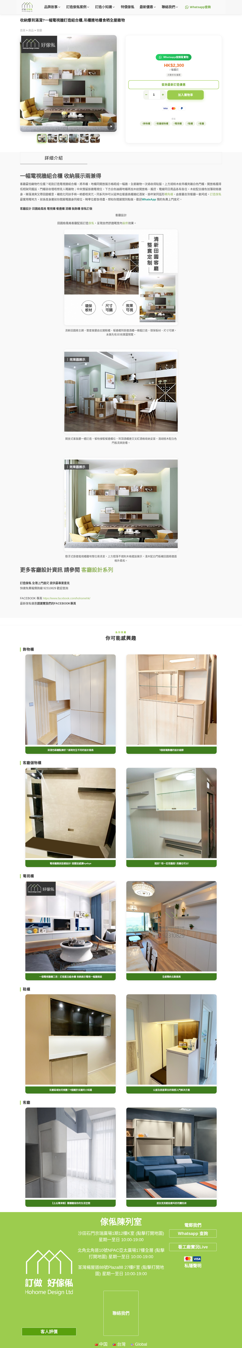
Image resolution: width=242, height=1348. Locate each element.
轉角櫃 (169, 194)
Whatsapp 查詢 (193, 1233)
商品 (31, 30)
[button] (52, 7)
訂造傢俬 (215, 194)
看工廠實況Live (193, 1247)
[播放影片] (111, 126)
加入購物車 (185, 94)
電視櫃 (178, 123)
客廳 (39, 30)
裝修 (125, 223)
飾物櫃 (146, 123)
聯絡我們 (121, 1313)
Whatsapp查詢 (200, 7)
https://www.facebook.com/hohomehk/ (66, 598)
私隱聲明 (192, 1265)
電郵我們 (192, 1225)
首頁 (22, 30)
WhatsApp (149, 199)
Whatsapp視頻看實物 (176, 57)
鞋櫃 (190, 123)
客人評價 (49, 1331)
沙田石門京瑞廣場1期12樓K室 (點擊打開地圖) (121, 1233)
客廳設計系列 (97, 570)
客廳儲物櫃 (162, 123)
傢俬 (91, 223)
